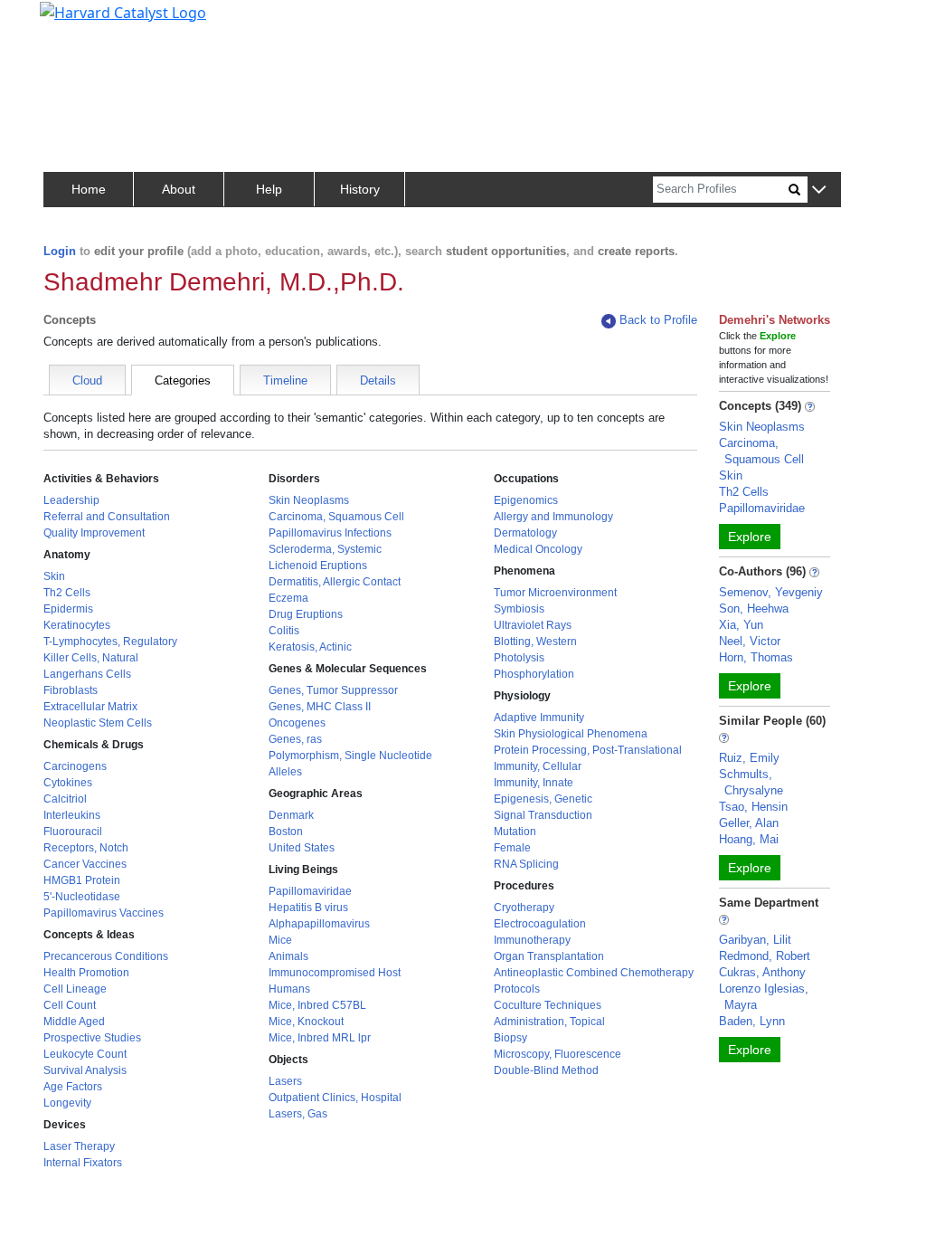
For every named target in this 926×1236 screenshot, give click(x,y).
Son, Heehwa (754, 608)
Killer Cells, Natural (90, 657)
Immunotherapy (532, 940)
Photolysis (519, 657)
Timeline (285, 380)
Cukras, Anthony (762, 972)
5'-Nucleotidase (81, 896)
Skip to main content (75, 22)
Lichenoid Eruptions (318, 565)
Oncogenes (297, 723)
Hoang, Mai (749, 839)
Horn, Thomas (756, 657)
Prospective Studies (92, 1038)
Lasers (285, 1081)
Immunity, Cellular (537, 766)
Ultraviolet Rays (533, 625)
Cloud (87, 380)
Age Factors (72, 1086)
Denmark (291, 815)
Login (59, 251)
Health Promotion (86, 972)
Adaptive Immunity (539, 717)
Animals (288, 956)
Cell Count (69, 1005)
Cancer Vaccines (85, 864)
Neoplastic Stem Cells (97, 723)
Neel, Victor (749, 641)
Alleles (285, 771)
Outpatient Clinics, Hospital (335, 1097)
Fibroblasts (70, 690)
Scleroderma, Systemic (325, 549)
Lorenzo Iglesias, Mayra (763, 997)
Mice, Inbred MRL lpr (320, 1038)
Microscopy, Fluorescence (557, 1054)
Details (378, 380)
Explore (749, 536)
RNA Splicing (526, 864)
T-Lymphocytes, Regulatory (110, 641)
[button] (819, 190)
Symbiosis (519, 609)
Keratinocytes (76, 625)
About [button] (178, 189)
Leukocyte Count (85, 1054)
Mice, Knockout (306, 1021)
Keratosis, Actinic (310, 647)
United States (302, 847)
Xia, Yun (741, 625)
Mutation (515, 831)
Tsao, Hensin (753, 806)
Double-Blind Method (546, 1070)
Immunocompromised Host (335, 972)
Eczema (288, 598)
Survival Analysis (85, 1070)
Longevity (67, 1103)
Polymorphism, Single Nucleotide (350, 755)
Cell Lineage (75, 989)
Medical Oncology (538, 549)
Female (512, 847)
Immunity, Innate (533, 782)
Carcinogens (75, 766)
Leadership (71, 500)
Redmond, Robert (764, 956)
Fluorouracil (72, 831)
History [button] (360, 189)
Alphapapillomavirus (319, 923)
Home (88, 189)
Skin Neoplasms (309, 500)
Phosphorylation (534, 674)
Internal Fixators (82, 1162)
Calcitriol (65, 799)
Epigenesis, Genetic (543, 799)
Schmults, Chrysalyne (751, 782)
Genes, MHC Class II (320, 706)
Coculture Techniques (547, 1005)
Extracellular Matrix (90, 706)
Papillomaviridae (310, 891)
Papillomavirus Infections (330, 533)
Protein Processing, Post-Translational (588, 750)
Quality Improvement (94, 533)
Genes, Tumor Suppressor (333, 690)
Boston (286, 831)
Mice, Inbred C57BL (317, 1005)
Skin (54, 576)
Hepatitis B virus (308, 907)
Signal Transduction (543, 815)
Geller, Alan (749, 823)
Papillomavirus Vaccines (103, 913)
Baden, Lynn (752, 1021)
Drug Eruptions (306, 614)
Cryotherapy (524, 907)
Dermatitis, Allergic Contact (335, 581)
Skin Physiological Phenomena (570, 733)
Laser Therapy (79, 1146)
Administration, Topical (549, 1021)
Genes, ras (295, 739)
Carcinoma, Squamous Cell (336, 516)
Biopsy (510, 1038)
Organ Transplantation (549, 956)
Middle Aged (74, 1021)
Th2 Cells (66, 592)
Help (269, 189)
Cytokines (67, 782)
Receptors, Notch (85, 847)
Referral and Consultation (106, 516)
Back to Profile (658, 320)
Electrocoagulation (540, 923)
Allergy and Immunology (553, 516)
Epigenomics (526, 500)
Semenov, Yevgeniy (771, 592)
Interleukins (71, 815)
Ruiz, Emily (749, 758)
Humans (289, 989)
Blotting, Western (535, 641)
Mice (280, 940)
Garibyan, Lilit (755, 939)
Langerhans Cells (87, 674)
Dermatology (525, 533)
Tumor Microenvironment (555, 592)
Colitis (284, 630)
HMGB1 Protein (81, 880)
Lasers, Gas (298, 1114)
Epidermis (68, 609)
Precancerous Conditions (105, 956)
